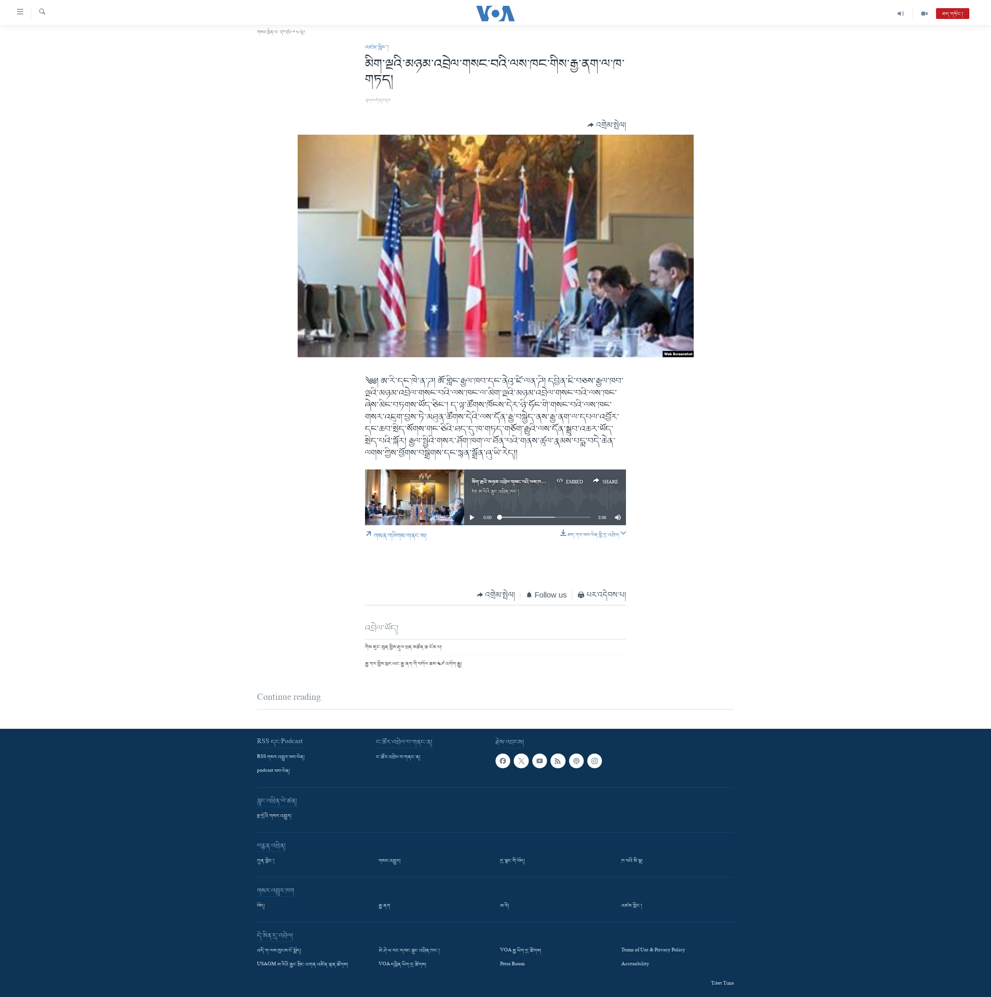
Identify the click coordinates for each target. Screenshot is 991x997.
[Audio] (901, 13)
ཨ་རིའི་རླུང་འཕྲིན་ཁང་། (498, 492)
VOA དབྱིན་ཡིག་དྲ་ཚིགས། (402, 965)
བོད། (261, 906)
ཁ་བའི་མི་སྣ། (632, 861)
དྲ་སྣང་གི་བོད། (512, 861)
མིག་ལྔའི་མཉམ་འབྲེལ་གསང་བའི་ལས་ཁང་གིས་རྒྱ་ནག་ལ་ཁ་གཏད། (529, 482)
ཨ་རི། (504, 906)
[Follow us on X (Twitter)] (521, 761)
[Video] (924, 13)
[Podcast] (576, 761)
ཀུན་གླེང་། (265, 861)
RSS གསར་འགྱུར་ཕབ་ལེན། (281, 757)
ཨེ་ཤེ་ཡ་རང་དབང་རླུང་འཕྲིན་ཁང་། (409, 951)
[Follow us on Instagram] (594, 761)
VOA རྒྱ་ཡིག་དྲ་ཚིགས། (520, 951)
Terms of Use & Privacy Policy (653, 951)
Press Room (512, 965)
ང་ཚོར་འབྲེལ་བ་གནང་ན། (398, 757)
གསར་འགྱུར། (390, 861)
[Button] (607, 124)
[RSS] (557, 761)
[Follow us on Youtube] (539, 761)
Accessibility (635, 965)
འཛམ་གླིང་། (377, 47)
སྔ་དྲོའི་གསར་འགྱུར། (274, 816)
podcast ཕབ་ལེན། (273, 771)
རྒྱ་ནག (384, 906)
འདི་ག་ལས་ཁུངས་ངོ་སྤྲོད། (279, 951)
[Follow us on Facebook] (503, 761)
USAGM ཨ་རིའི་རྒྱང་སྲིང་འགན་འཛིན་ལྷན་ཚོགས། (302, 965)
